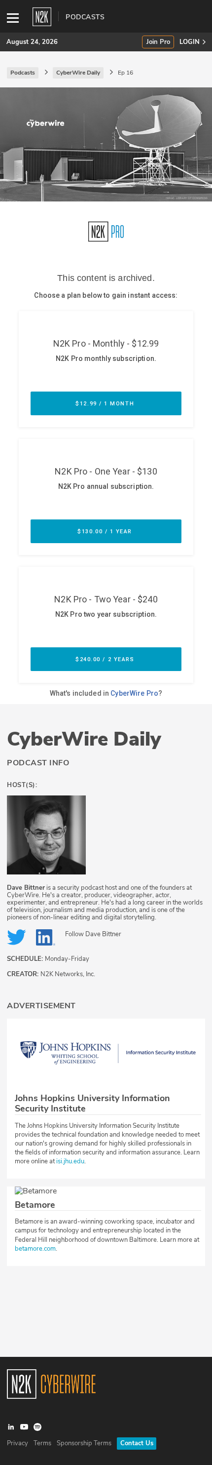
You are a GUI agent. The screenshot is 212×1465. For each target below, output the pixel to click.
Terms (42, 1443)
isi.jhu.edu (70, 1161)
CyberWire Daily (84, 739)
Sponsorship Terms (84, 1443)
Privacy (17, 1443)
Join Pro (158, 42)
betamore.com (35, 1248)
